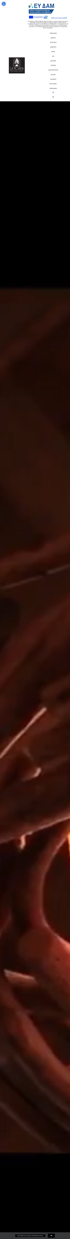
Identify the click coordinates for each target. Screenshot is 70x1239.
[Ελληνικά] (53, 93)
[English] (53, 97)
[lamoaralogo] (17, 58)
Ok (51, 1235)
